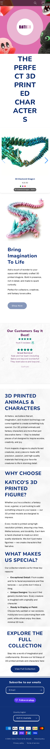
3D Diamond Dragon (25, 179)
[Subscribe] (41, 690)
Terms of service (33, 743)
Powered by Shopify (24, 739)
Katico (14, 739)
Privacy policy (18, 743)
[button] (35, 3)
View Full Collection (25, 669)
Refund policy (39, 739)
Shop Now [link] (17, 306)
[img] (25, 339)
